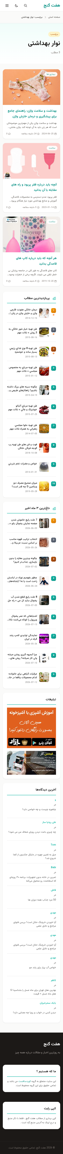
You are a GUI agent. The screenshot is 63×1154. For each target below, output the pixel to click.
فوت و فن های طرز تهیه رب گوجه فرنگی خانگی (22, 446)
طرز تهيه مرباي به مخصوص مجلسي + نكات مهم (23, 369)
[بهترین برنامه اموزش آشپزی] (31, 728)
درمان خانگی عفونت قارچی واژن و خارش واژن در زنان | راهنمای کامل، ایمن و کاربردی (23, 312)
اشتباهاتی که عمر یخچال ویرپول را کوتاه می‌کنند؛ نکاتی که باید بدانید (22, 618)
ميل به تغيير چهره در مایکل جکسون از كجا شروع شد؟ (34, 856)
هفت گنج (52, 1044)
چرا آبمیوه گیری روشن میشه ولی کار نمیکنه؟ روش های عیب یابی (22, 657)
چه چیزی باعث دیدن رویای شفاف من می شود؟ (32, 832)
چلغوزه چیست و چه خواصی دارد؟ (39, 809)
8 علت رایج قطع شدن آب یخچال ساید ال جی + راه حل (22, 599)
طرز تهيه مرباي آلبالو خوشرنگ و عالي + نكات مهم (22, 408)
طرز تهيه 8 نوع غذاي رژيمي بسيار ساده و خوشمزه (23, 350)
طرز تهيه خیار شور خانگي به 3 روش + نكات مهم (23, 331)
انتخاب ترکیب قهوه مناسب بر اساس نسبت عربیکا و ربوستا (23, 541)
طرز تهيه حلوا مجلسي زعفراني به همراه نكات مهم (23, 427)
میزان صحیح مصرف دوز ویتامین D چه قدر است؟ (24, 485)
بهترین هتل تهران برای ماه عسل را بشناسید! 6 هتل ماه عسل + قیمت (33, 992)
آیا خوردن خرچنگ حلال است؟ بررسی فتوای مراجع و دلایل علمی (34, 924)
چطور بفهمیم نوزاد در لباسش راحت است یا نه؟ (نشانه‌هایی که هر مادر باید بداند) (22, 580)
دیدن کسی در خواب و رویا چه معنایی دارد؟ (34, 1013)
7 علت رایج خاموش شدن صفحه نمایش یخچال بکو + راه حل (23, 522)
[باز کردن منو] (6, 5)
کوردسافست (24, 1081)
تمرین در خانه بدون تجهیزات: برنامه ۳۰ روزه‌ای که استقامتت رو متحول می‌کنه (32, 879)
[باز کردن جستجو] (25, 5)
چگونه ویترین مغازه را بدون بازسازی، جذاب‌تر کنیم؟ (23, 560)
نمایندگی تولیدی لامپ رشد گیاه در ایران (23, 637)
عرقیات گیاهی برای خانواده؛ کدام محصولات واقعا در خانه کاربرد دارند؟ (22, 676)
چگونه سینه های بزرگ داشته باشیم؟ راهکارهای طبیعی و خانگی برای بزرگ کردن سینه (22, 389)
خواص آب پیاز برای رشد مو (42, 968)
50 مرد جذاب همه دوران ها (42, 900)
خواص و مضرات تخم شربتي (22, 464)
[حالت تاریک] (16, 5)
